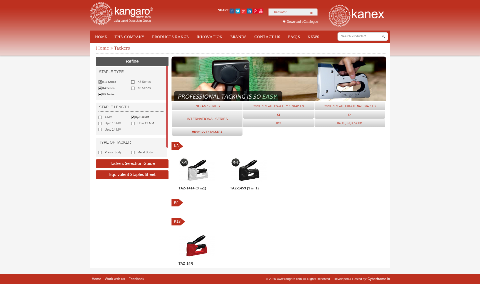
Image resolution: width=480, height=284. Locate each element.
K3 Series (144, 82)
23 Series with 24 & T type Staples (279, 106)
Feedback (136, 279)
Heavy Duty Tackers (207, 131)
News (313, 37)
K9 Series (108, 94)
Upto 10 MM (113, 123)
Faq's (294, 37)
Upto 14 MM (113, 129)
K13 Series (109, 81)
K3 (278, 114)
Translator (280, 12)
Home (101, 37)
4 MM (108, 117)
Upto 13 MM (146, 123)
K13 (278, 123)
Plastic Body (113, 152)
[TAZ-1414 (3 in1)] (197, 182)
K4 (350, 114)
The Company (129, 37)
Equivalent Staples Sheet (132, 174)
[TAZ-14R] (197, 257)
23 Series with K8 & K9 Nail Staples (350, 106)
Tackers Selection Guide (132, 163)
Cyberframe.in (379, 279)
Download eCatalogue (302, 22)
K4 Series (108, 88)
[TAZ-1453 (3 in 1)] (249, 182)
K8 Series (144, 88)
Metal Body (145, 152)
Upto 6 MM (142, 117)
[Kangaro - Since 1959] (121, 13)
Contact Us (267, 37)
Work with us (115, 279)
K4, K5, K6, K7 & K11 (349, 123)
